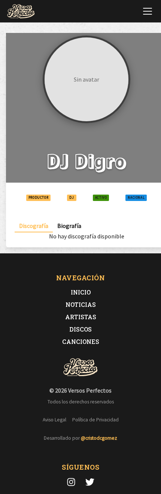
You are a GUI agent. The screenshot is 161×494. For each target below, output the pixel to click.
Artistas (80, 317)
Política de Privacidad (95, 420)
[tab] (34, 225)
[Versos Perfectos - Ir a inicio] (21, 11)
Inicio (81, 292)
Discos (80, 329)
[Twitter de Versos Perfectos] (89, 482)
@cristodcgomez (99, 438)
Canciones (80, 341)
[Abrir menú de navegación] (147, 11)
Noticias (81, 304)
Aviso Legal (54, 420)
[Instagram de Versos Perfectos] (71, 482)
